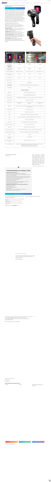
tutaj (12, 319)
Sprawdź (15, 8)
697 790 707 (2, 0)
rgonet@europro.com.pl (8, 0)
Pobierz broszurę (7, 378)
